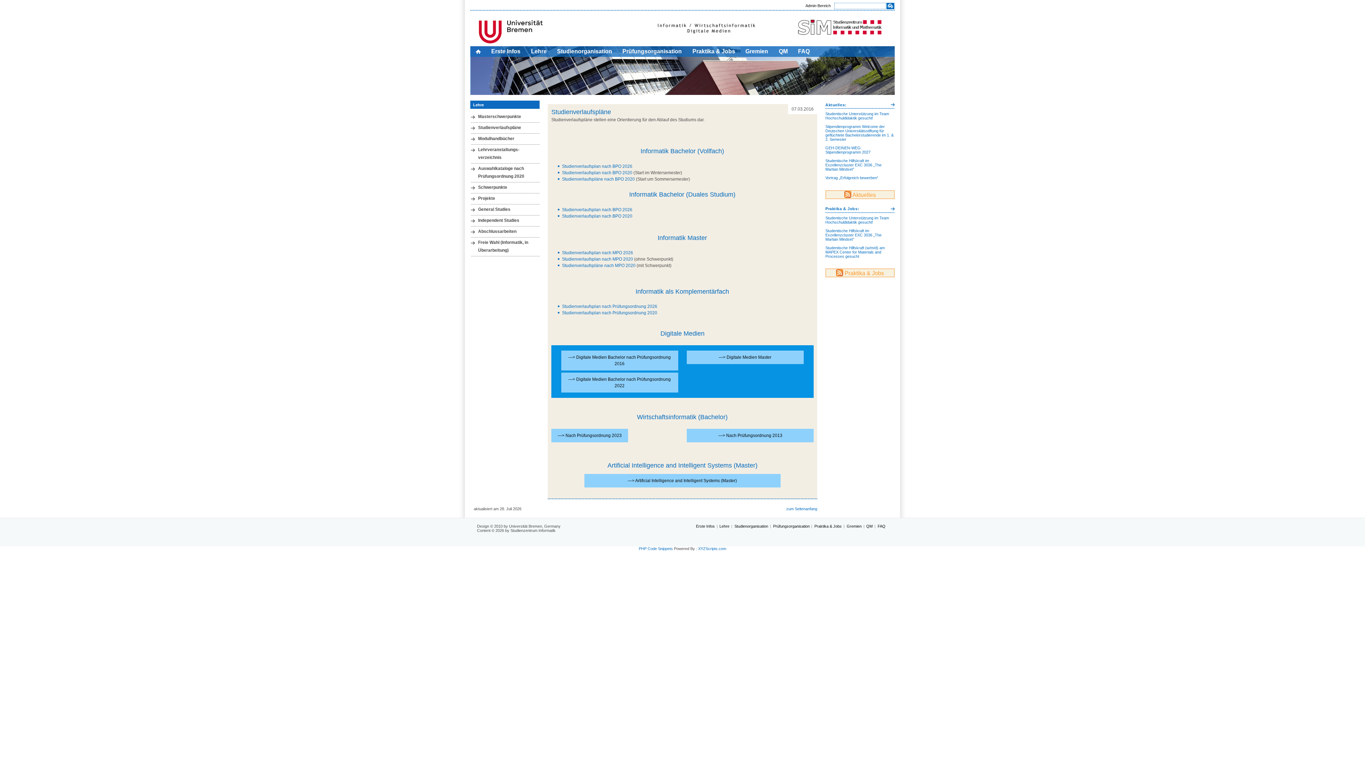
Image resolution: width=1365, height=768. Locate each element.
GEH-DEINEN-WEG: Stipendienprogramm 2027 (848, 150)
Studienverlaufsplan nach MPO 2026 (597, 252)
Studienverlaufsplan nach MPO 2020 (597, 259)
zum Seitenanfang (801, 509)
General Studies (494, 209)
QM (783, 51)
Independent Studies (498, 220)
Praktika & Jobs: (842, 209)
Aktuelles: (835, 105)
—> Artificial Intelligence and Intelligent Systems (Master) (682, 480)
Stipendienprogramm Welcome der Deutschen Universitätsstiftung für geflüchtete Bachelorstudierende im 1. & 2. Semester (859, 133)
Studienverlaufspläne (499, 128)
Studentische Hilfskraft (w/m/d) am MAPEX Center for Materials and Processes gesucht (855, 252)
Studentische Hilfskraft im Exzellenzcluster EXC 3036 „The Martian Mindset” (853, 165)
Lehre (539, 51)
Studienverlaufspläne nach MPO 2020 (599, 265)
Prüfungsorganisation (652, 51)
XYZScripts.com (712, 548)
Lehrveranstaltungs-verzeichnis (498, 154)
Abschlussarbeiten (497, 231)
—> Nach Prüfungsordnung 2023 (590, 435)
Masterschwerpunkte (499, 116)
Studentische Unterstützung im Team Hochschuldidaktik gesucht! (857, 116)
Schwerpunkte (492, 187)
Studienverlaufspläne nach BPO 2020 (598, 179)
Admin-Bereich (818, 6)
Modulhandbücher (496, 139)
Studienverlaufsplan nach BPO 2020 (597, 172)
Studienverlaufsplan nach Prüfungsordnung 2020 (609, 312)
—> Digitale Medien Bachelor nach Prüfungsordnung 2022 (619, 382)
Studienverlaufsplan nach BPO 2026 (597, 166)
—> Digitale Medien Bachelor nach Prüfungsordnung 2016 (619, 360)
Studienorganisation (584, 51)
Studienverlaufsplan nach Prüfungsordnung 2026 (609, 306)
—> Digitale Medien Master (745, 357)
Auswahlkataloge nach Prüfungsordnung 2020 (501, 172)
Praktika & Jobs (713, 51)
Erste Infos (505, 51)
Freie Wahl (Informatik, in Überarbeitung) (503, 246)
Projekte (486, 198)
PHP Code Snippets (656, 548)
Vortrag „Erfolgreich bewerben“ (851, 178)
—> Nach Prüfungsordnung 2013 (750, 435)
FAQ (804, 51)
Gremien (756, 51)
